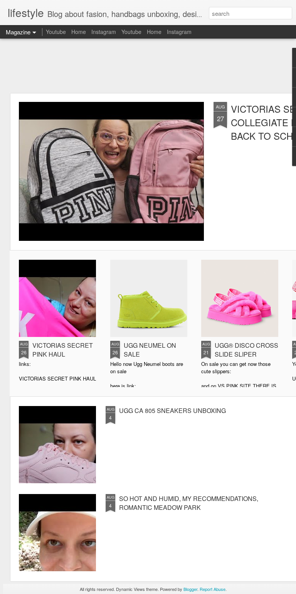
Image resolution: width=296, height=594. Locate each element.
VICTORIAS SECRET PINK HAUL (62, 350)
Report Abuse (212, 589)
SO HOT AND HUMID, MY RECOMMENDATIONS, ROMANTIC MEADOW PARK (188, 503)
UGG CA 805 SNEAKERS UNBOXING (172, 410)
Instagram (103, 32)
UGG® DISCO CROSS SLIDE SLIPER (246, 350)
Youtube (56, 32)
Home (78, 32)
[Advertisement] (148, 65)
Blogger (190, 589)
